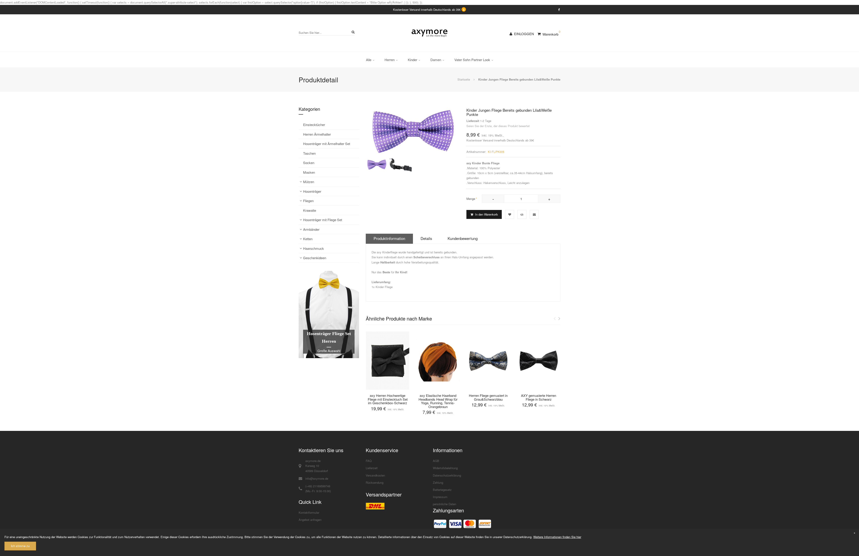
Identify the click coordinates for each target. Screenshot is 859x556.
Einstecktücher (314, 124)
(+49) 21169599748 (317, 486)
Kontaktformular (309, 512)
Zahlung (438, 482)
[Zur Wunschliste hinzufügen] (509, 214)
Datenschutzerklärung (447, 475)
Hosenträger (312, 191)
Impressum (440, 497)
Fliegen (308, 200)
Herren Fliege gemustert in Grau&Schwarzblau (488, 397)
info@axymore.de (316, 478)
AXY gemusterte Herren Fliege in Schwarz (538, 397)
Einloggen (524, 33)
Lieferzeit (372, 468)
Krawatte (309, 210)
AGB (436, 461)
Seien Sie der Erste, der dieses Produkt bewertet (498, 126)
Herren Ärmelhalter (317, 134)
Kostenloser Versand (479, 140)
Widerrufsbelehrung (445, 468)
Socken (308, 162)
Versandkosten (375, 475)
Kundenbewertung (463, 238)
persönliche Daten (444, 504)
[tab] (389, 239)
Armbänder (311, 229)
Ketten (308, 238)
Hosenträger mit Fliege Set (322, 219)
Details (426, 238)
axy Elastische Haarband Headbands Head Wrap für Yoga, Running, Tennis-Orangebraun (438, 401)
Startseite (463, 79)
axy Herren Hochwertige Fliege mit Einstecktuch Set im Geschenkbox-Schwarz (388, 399)
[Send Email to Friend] (534, 214)
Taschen (309, 153)
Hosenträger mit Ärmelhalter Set (326, 143)
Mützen (308, 181)
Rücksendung (374, 482)
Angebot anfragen (310, 520)
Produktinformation (389, 238)
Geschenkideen (314, 257)
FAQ (369, 461)
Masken (309, 172)
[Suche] (352, 32)
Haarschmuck (313, 248)
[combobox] (327, 33)
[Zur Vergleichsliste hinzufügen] (521, 214)
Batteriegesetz (442, 490)
